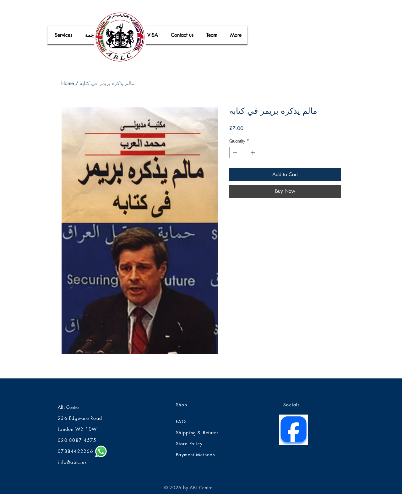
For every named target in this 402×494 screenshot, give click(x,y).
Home (67, 83)
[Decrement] (234, 152)
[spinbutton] (243, 152)
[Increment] (253, 152)
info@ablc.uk (72, 462)
